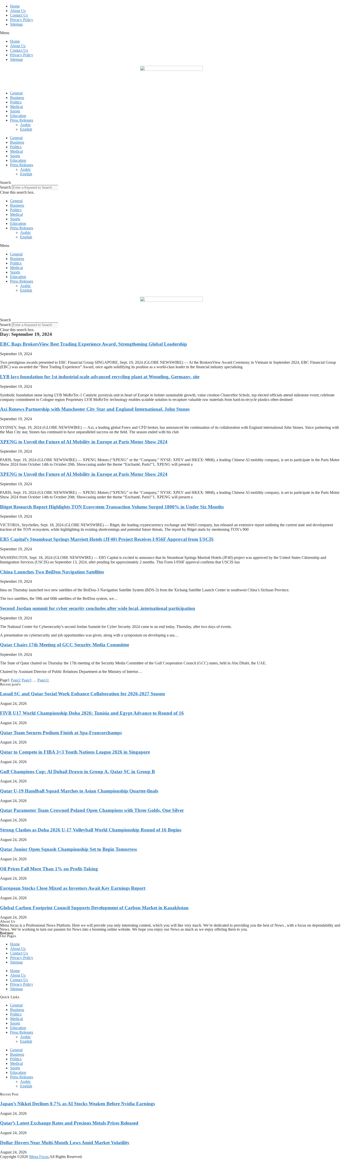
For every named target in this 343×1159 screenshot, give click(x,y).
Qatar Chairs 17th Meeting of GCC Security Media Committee (64, 644)
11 (43, 680)
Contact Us (19, 15)
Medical (16, 106)
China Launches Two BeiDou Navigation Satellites (52, 571)
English (26, 129)
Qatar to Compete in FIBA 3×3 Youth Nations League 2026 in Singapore (75, 752)
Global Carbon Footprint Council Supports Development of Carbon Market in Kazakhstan (94, 907)
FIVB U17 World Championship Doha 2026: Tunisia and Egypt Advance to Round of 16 (92, 713)
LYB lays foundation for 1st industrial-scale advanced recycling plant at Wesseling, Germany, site (99, 376)
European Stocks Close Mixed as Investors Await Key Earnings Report (72, 888)
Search (5, 187)
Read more (6, 932)
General (16, 93)
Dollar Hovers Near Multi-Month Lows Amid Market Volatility (65, 1142)
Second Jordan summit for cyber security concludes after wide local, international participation (97, 608)
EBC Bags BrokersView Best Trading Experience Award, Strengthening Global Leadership (93, 344)
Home (15, 6)
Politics (16, 102)
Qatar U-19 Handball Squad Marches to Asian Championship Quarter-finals (79, 791)
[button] (171, 33)
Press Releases (21, 120)
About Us (18, 11)
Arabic (25, 125)
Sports (15, 111)
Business (17, 97)
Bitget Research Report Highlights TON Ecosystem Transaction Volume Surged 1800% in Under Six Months (112, 506)
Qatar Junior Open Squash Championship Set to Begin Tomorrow (68, 849)
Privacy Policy (21, 20)
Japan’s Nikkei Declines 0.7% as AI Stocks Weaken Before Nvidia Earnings (77, 1103)
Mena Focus (39, 1156)
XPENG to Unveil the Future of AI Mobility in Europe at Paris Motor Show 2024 (83, 441)
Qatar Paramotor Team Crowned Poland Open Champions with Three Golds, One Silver (92, 810)
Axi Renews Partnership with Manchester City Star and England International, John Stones (95, 409)
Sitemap (16, 24)
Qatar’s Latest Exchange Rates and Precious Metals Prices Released (69, 1123)
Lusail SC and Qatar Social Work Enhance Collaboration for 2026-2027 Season (82, 693)
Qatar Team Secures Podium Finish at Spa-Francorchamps (61, 732)
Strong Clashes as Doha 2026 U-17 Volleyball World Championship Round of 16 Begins (90, 829)
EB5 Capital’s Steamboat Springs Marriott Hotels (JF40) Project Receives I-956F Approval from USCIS (107, 539)
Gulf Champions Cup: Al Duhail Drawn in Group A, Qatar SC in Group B (77, 771)
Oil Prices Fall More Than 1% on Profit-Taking (49, 868)
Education (18, 116)
